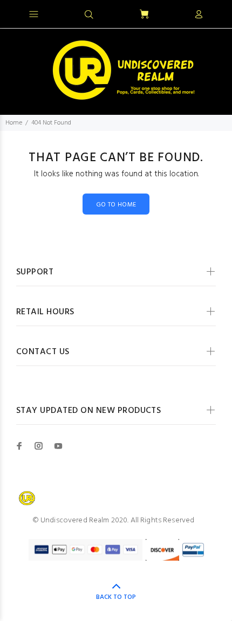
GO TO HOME (116, 204)
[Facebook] (19, 446)
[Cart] (144, 15)
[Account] (198, 15)
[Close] (214, 13)
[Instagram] (39, 446)
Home (13, 123)
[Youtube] (58, 446)
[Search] (89, 15)
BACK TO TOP (116, 597)
